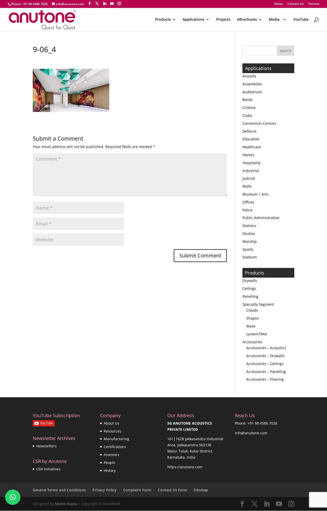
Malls (247, 186)
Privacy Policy (104, 489)
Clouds (252, 310)
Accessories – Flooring (265, 379)
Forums (313, 4)
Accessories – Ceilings (265, 363)
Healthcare (251, 146)
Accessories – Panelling (266, 371)
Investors (111, 454)
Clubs (247, 115)
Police (247, 210)
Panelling (250, 296)
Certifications (115, 446)
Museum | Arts (255, 194)
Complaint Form (137, 489)
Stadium (249, 257)
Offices (248, 202)
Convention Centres (259, 123)
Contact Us (295, 4)
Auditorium (252, 91)
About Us (111, 423)
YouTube (301, 20)
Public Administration (260, 217)
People (109, 462)
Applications (193, 20)
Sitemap (201, 489)
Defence (249, 131)
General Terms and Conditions (59, 489)
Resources (112, 431)
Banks (247, 99)
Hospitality (251, 162)
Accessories (252, 341)
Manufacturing (116, 438)
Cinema (248, 107)
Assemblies (252, 84)
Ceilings (249, 288)
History (110, 470)
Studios (248, 233)
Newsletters (46, 446)
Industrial (250, 170)
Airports (249, 76)
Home (278, 4)
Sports (247, 249)
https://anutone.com (184, 466)
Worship (249, 241)
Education (251, 139)
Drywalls (249, 280)
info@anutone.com (251, 432)
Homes (248, 154)
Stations (249, 225)
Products (163, 20)
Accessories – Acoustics (266, 347)
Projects (223, 20)
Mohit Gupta (66, 503)
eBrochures (247, 20)
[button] (12, 497)
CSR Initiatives (48, 469)
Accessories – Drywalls (265, 355)
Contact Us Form (172, 489)
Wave (250, 326)
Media (275, 20)
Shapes (252, 318)
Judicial (248, 178)
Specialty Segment (258, 304)
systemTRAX (256, 334)
